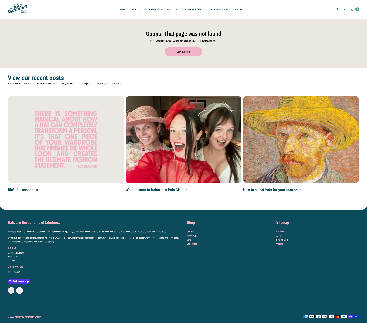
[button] (125, 9)
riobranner (19, 316)
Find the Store (282, 239)
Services (280, 231)
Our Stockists (192, 243)
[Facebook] (11, 290)
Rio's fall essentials (23, 189)
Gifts (189, 239)
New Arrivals (192, 235)
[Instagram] (19, 290)
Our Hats (190, 231)
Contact (279, 243)
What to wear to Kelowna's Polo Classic (156, 189)
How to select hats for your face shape (273, 189)
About (278, 235)
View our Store (183, 51)
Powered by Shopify (32, 316)
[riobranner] (18, 8)
